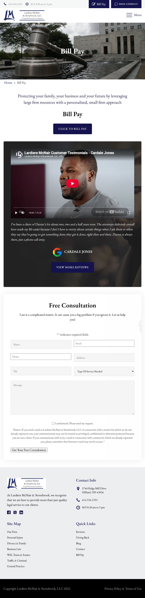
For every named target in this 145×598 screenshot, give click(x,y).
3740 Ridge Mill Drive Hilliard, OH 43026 (94, 490)
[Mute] (22, 212)
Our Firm (12, 532)
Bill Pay (80, 555)
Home (8, 82)
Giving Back (82, 537)
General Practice (16, 566)
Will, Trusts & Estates (18, 555)
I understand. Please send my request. (74, 423)
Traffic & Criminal (17, 560)
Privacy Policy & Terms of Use (123, 588)
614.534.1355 (15, 4)
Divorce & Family (16, 543)
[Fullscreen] (128, 212)
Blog (78, 543)
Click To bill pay (73, 129)
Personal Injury (15, 537)
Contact (80, 549)
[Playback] (16, 212)
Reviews (80, 532)
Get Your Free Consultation (29, 450)
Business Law (14, 549)
